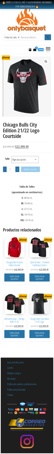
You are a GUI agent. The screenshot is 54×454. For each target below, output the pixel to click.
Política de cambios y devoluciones (22, 384)
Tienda (10, 395)
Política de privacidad (16, 389)
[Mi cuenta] (30, 49)
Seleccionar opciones (14, 277)
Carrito (10, 367)
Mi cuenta (11, 378)
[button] (46, 61)
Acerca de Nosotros (15, 362)
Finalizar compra (14, 373)
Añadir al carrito (30, 169)
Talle (7, 158)
